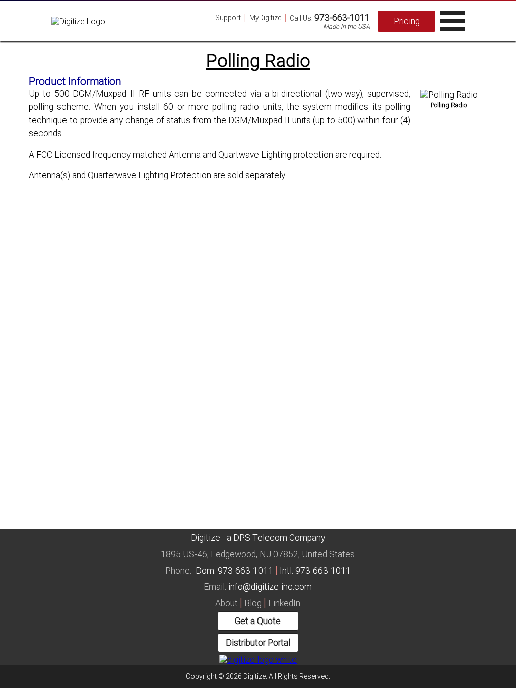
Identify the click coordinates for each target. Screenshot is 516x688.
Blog (253, 603)
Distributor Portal (258, 643)
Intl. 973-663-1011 (315, 571)
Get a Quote (258, 621)
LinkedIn (284, 603)
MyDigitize (265, 18)
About (226, 603)
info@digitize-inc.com (270, 587)
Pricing (407, 21)
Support (228, 18)
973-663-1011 (342, 18)
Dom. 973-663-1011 (234, 571)
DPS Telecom (260, 538)
